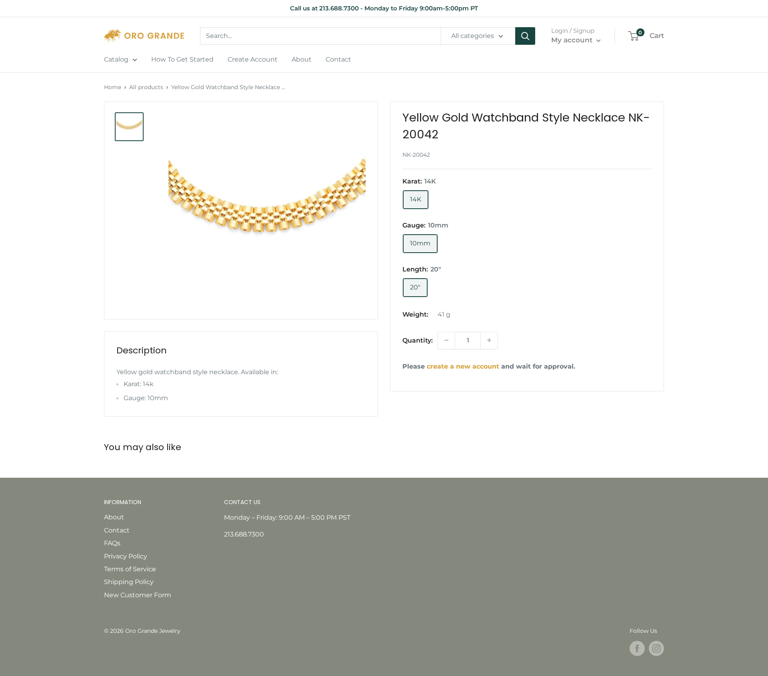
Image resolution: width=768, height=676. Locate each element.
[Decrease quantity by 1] (446, 340)
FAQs (112, 543)
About (302, 59)
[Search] (525, 36)
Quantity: (417, 340)
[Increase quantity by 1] (489, 340)
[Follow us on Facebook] (637, 648)
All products (146, 87)
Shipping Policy (129, 582)
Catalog (116, 59)
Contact (338, 59)
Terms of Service (130, 569)
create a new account (463, 366)
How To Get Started (182, 59)
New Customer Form (137, 595)
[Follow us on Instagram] (656, 648)
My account (572, 40)
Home (112, 87)
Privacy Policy (125, 556)
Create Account (253, 59)
